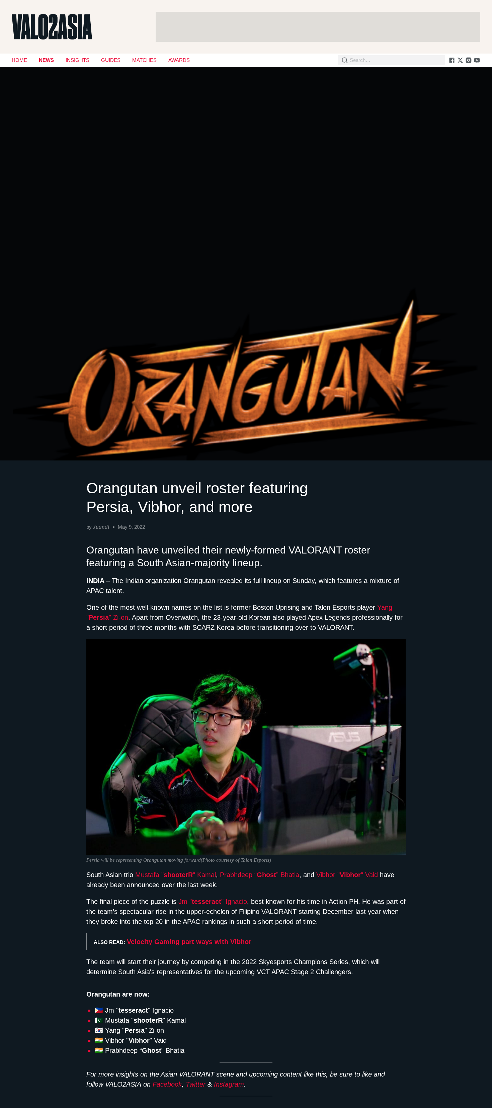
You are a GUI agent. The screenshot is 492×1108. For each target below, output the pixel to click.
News (46, 60)
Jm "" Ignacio (212, 901)
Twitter (196, 1084)
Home (19, 60)
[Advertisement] (318, 27)
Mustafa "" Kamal (175, 874)
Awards (179, 60)
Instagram (229, 1084)
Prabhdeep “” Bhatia (259, 874)
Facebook (167, 1084)
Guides (110, 60)
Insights (77, 60)
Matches (144, 60)
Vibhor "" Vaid (347, 874)
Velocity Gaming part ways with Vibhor (189, 941)
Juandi (101, 527)
